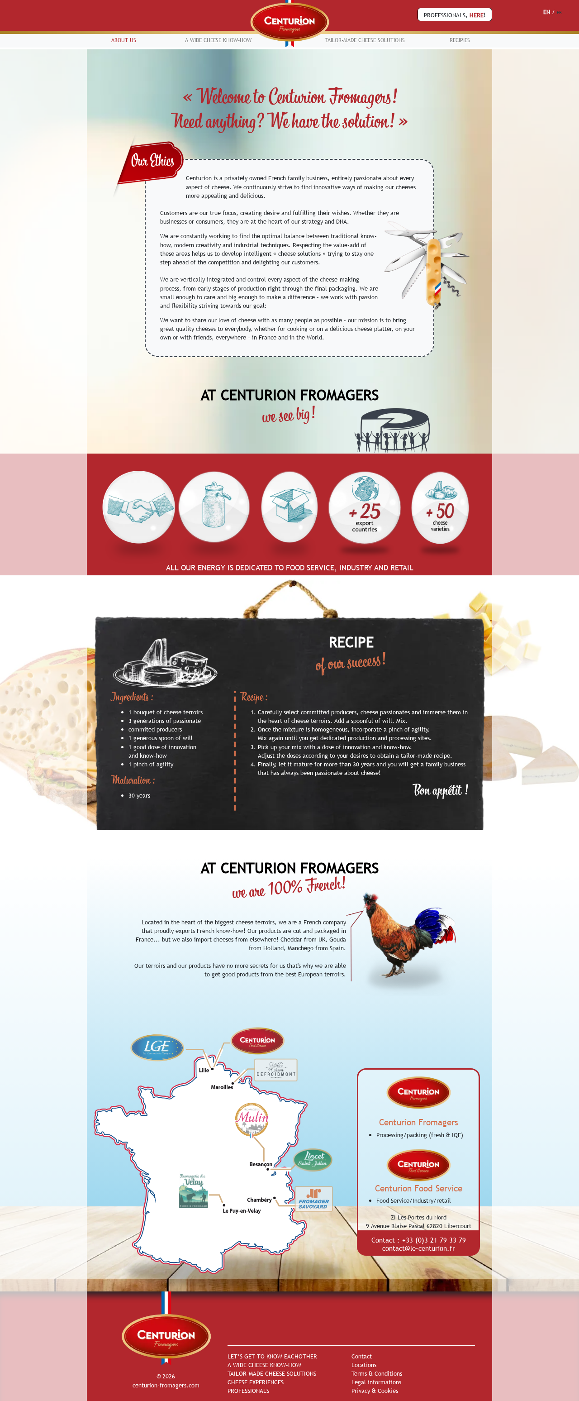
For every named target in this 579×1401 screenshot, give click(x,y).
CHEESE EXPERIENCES (256, 1382)
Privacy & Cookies (374, 1391)
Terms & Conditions (376, 1373)
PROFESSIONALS (248, 1391)
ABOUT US (123, 40)
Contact (361, 1356)
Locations (363, 1365)
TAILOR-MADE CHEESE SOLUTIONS (365, 40)
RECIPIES (460, 40)
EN (546, 12)
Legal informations (376, 1382)
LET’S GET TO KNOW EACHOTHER (272, 1356)
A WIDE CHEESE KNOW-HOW (218, 40)
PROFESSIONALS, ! (455, 15)
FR (559, 12)
